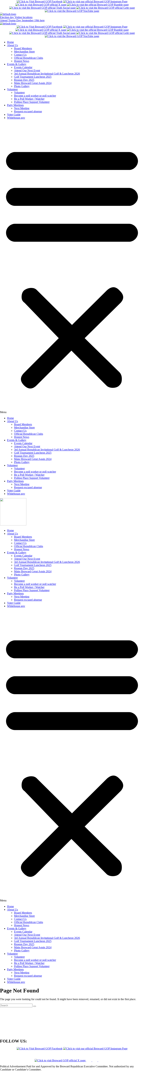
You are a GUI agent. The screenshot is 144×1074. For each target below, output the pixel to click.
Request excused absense (28, 111)
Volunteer (12, 89)
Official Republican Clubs (28, 57)
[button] (72, 268)
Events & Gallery (16, 64)
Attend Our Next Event (27, 70)
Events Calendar (23, 67)
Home (10, 42)
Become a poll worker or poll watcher (35, 95)
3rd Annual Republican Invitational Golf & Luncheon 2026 (47, 73)
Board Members (23, 48)
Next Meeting (21, 108)
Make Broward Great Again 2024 (32, 83)
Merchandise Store (24, 51)
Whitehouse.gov (16, 117)
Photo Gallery (22, 86)
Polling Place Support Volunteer (32, 101)
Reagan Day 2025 (24, 79)
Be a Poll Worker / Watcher (29, 98)
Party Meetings (15, 105)
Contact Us (20, 54)
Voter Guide (14, 114)
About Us (12, 45)
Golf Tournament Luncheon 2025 (32, 76)
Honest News (21, 61)
